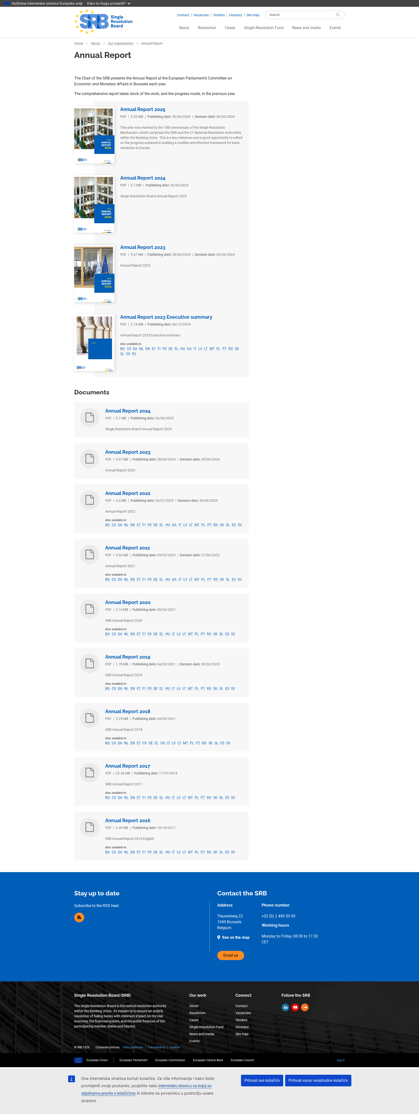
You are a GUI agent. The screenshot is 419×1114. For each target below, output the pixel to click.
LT (206, 348)
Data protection (133, 1047)
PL (218, 348)
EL (176, 348)
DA (135, 348)
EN (147, 348)
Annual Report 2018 (127, 711)
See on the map (236, 937)
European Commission (170, 1060)
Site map (252, 15)
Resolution (207, 27)
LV (200, 348)
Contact (183, 15)
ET (154, 348)
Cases (230, 27)
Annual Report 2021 (127, 548)
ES (128, 354)
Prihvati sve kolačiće (262, 1080)
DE (171, 348)
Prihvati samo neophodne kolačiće (318, 1080)
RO (230, 348)
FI (159, 348)
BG (122, 348)
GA (189, 348)
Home (78, 43)
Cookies (174, 1047)
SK (237, 348)
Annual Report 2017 (127, 766)
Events (335, 27)
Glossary (235, 15)
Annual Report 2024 (142, 178)
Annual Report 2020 (128, 602)
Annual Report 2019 (127, 657)
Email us (230, 955)
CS (129, 348)
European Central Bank (208, 1060)
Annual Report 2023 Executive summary (166, 317)
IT (194, 348)
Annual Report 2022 (127, 493)
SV (134, 354)
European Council (242, 1060)
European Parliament (133, 1060)
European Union (97, 1060)
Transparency (156, 1047)
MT (212, 348)
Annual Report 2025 (142, 109)
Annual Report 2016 (127, 820)
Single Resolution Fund (263, 27)
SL (122, 354)
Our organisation (120, 43)
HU (182, 348)
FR (164, 348)
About (184, 27)
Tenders (219, 15)
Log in (341, 1060)
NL (141, 348)
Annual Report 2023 (142, 247)
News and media (306, 27)
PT (224, 348)
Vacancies (201, 15)
